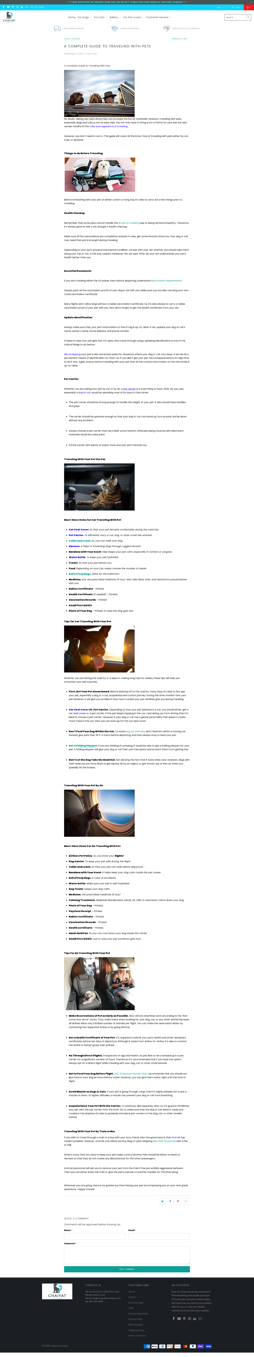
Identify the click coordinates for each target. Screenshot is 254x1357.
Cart (130, 1308)
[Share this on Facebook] (170, 1201)
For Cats (99, 17)
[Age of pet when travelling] (139, 223)
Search (132, 1297)
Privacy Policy (135, 1319)
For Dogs (84, 17)
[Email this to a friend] (186, 1201)
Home (72, 17)
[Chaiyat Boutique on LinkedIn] (22, 7)
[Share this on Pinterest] (178, 1201)
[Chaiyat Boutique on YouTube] (8, 7)
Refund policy (135, 1324)
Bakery (114, 17)
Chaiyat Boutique (59, 1345)
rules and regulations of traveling (108, 126)
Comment (70, 1243)
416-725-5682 (37, 7)
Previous (176, 39)
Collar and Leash (79, 540)
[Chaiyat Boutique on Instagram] (17, 7)
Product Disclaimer (138, 1313)
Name (68, 1230)
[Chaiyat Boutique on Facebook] (3, 7)
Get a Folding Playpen (83, 745)
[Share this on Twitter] (162, 1201)
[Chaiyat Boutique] (9, 17)
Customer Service (157, 17)
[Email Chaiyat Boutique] (26, 7)
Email (132, 1230)
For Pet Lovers (132, 17)
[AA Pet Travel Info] (89, 126)
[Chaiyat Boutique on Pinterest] (12, 7)
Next (185, 39)
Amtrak (175, 1137)
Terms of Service (137, 1335)
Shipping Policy (136, 1330)
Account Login (135, 1302)
